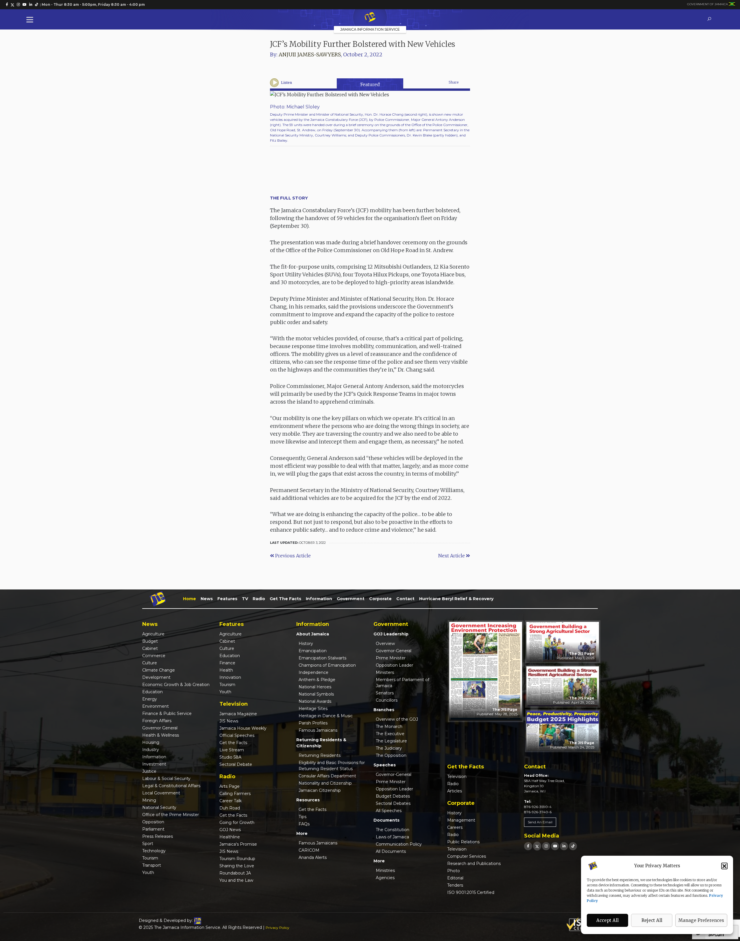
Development (156, 677)
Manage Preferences (701, 920)
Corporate (380, 598)
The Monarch (389, 726)
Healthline (229, 837)
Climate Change (158, 670)
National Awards (315, 701)
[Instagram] (546, 846)
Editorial (455, 878)
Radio (259, 598)
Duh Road (229, 808)
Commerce (153, 655)
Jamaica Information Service (370, 29)
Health (226, 670)
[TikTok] (573, 846)
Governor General (159, 728)
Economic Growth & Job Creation (176, 684)
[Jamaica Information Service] (370, 17)
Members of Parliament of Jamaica (402, 682)
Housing (150, 742)
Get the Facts (285, 598)
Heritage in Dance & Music (326, 715)
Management (461, 820)
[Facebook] (528, 846)
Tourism (150, 858)
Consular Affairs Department (327, 776)
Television (457, 776)
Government (351, 598)
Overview (385, 643)
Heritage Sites (313, 708)
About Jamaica (312, 634)
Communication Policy (399, 844)
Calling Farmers (235, 793)
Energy (149, 699)
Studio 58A (230, 757)
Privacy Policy (277, 927)
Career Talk (230, 800)
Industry (150, 749)
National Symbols (316, 694)
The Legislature (391, 741)
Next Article (452, 556)
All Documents (391, 851)
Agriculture (153, 634)
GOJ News (230, 829)
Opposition (153, 821)
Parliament (153, 829)
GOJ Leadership (390, 634)
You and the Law (236, 880)
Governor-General (393, 650)
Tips (302, 816)
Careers (454, 827)
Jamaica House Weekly (243, 728)
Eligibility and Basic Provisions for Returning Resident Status (332, 765)
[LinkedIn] (564, 846)
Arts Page (229, 786)
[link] (7, 4)
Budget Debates (393, 796)
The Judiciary (389, 748)
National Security (159, 807)
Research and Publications (474, 863)
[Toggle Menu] (31, 19)
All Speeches (389, 810)
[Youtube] (555, 846)
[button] (724, 866)
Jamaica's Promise (238, 844)
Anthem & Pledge (317, 679)
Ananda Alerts (313, 857)
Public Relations (463, 841)
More (302, 833)
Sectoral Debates (393, 803)
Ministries (385, 870)
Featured (370, 84)
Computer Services (466, 856)
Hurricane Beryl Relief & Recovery (456, 598)
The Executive (390, 733)
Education (152, 691)
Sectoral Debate (235, 764)
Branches (383, 709)
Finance (227, 662)
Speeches (384, 765)
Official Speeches (236, 735)
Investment (154, 764)
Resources (308, 800)
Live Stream (231, 750)
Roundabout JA (235, 873)
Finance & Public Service (167, 713)
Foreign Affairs (156, 720)
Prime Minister (391, 658)
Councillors (386, 700)
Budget (150, 641)
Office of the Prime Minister (170, 814)
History (306, 643)
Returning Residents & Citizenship (321, 742)
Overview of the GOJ (397, 719)
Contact (405, 598)
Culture (149, 662)
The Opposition (391, 755)
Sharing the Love (236, 865)
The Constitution (392, 829)
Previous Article (292, 556)
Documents (386, 820)
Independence (313, 672)
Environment (155, 706)
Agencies (385, 877)
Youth (148, 872)
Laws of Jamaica (392, 837)
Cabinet (150, 648)
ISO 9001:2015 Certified (470, 892)
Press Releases (157, 836)
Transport (151, 865)
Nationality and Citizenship (325, 783)
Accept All (607, 920)
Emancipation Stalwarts (322, 658)
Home (189, 598)
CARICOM (309, 850)
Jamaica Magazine (238, 713)
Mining (149, 800)
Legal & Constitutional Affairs (171, 785)
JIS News (228, 721)
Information (319, 598)
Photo (453, 870)
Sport (147, 843)
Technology (154, 850)
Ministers (385, 672)
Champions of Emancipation (327, 665)
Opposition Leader (394, 665)
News (207, 598)
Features (227, 598)
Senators (385, 693)
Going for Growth (236, 822)
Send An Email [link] (540, 822)
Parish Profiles (313, 723)
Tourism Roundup (237, 858)
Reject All (651, 920)
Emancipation (313, 650)
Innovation (230, 677)
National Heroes (315, 686)
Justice (149, 771)
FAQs (304, 824)
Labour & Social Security (166, 778)
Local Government (161, 793)
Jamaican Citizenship (320, 790)
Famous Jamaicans (318, 730)
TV (245, 598)
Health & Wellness (160, 735)
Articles (454, 791)
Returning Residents (320, 755)
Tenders (455, 885)
